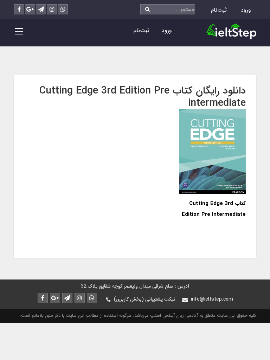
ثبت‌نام (219, 10)
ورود (246, 10)
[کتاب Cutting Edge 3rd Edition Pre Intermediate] (212, 151)
